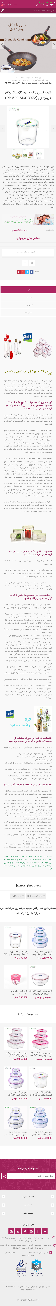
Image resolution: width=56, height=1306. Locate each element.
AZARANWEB (33, 1300)
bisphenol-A (17, 461)
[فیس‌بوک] (38, 1231)
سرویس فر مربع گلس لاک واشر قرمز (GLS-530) (16, 1054)
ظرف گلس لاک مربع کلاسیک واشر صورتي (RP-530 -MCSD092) (40, 1095)
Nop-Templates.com (33, 1296)
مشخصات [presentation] (28, 297)
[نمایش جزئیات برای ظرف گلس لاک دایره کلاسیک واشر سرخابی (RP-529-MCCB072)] (15, 937)
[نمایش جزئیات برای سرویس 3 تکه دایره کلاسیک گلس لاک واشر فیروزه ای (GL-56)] (40, 937)
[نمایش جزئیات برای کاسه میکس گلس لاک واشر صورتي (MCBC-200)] (40, 977)
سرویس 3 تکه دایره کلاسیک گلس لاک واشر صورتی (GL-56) (17, 1095)
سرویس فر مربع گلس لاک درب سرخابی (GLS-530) (41, 1054)
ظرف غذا (18, 896)
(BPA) (29, 638)
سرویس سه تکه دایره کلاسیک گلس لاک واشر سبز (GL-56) (15, 1135)
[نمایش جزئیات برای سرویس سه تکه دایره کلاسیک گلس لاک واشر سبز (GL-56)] (15, 1117)
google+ (19, 272)
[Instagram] (18, 1231)
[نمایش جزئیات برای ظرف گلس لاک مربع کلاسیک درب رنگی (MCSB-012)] (15, 977)
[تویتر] (45, 1231)
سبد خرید (4, 4)
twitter (27, 272)
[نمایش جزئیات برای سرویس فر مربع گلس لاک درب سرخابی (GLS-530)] (40, 1038)
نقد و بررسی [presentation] (28, 305)
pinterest (23, 272)
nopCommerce (33, 1293)
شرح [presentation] (28, 289)
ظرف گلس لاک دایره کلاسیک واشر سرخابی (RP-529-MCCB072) (15, 955)
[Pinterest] (25, 1231)
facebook (31, 272)
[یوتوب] (31, 1231)
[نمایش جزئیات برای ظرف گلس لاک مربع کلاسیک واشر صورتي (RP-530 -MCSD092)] (40, 1078)
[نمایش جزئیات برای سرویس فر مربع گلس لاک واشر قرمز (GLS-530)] (15, 1038)
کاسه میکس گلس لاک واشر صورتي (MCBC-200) (40, 992)
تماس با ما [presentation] (28, 312)
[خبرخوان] (11, 1231)
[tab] (28, 290)
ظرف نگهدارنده (37, 896)
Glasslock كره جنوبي (19, 230)
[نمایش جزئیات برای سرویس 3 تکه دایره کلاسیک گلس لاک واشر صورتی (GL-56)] (15, 1078)
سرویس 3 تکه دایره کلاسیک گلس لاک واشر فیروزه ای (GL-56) (42, 955)
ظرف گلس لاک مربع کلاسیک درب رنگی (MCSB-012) (19, 994)
